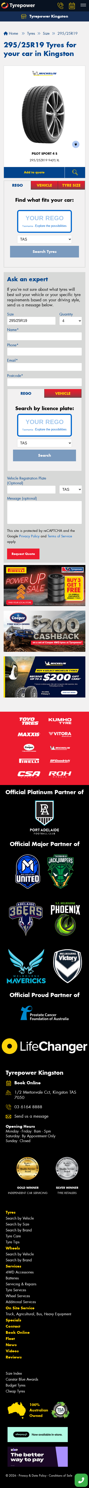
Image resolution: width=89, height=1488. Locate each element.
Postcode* (15, 375)
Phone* (12, 345)
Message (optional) (22, 498)
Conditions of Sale (60, 1475)
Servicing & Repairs (21, 1284)
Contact (13, 1326)
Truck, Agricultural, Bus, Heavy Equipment (38, 1314)
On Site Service (20, 1307)
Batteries (12, 1278)
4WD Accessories (20, 1272)
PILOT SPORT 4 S (44, 154)
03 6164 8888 (28, 1107)
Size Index (14, 1373)
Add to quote (34, 172)
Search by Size (17, 1224)
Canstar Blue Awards (22, 1379)
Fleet (10, 1338)
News (11, 1344)
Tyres (11, 1212)
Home (13, 33)
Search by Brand (19, 1230)
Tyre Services (16, 1290)
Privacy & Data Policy (32, 1475)
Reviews (14, 1357)
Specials (13, 1320)
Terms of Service (60, 536)
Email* (12, 360)
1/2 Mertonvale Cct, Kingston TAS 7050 (45, 1095)
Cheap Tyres (15, 1391)
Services (13, 1266)
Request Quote (23, 554)
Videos (12, 1350)
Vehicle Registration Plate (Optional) (26, 480)
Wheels (13, 1248)
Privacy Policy (29, 536)
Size (10, 314)
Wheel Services (18, 1296)
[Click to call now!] (60, 5)
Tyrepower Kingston (48, 16)
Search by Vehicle (20, 1218)
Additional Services (21, 1302)
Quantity (66, 314)
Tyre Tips (12, 1242)
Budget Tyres (15, 1385)
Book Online (18, 1332)
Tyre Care (13, 1236)
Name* (13, 329)
